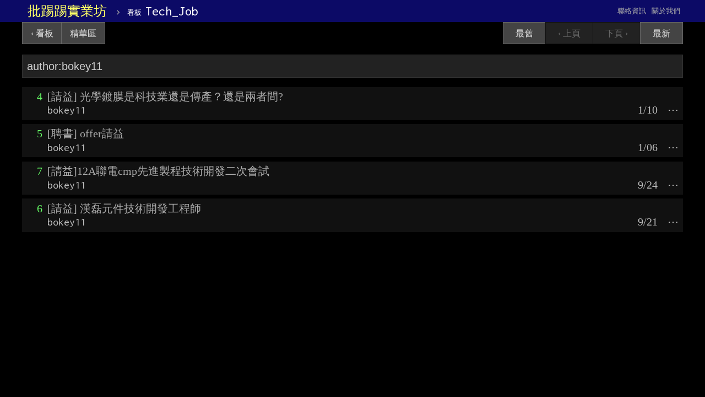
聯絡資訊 (631, 10)
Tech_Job (162, 11)
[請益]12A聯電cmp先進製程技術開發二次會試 (158, 171)
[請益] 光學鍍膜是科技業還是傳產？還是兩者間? (165, 96)
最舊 (524, 33)
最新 (661, 33)
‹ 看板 (42, 33)
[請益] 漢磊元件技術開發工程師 (124, 208)
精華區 (83, 33)
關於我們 (666, 10)
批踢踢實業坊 (67, 11)
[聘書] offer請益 (85, 133)
